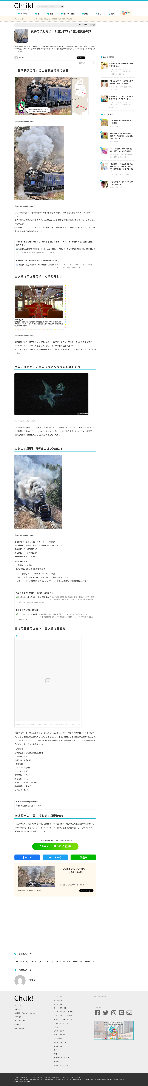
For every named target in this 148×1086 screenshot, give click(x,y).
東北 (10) (78, 961)
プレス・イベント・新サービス (64, 1023)
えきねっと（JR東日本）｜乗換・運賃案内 (33, 592)
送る (84, 857)
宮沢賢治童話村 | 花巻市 (26, 801)
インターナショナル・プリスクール (120, 69)
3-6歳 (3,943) (38, 961)
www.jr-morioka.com (25, 121)
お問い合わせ (18, 1017)
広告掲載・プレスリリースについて (25, 1013)
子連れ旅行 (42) (64, 961)
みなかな (21, 57)
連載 (113, 13)
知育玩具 (57, 1061)
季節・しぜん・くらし (121, 157)
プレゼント (57, 1027)
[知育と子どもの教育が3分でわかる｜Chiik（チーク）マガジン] (23, 6)
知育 (116, 89)
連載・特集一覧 (19, 1028)
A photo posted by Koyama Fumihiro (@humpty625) (34, 724)
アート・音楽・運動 (60, 1008)
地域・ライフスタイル (61, 1035)
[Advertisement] (55, 923)
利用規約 (17, 1024)
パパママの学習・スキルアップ (64, 1019)
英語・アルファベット (61, 1065)
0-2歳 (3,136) (23, 961)
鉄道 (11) (90, 961)
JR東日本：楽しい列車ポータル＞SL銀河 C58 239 (36, 260)
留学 (55, 1050)
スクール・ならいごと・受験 (118, 71)
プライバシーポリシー (21, 1021)
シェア (28, 857)
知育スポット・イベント (87, 63)
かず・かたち (114, 126)
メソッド (24, 13)
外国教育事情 (58, 1038)
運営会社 (17, 1009)
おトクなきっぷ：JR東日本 (27, 610)
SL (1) (50, 961)
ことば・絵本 (58, 1004)
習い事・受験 (69, 13)
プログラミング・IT (60, 1031)
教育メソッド (58, 1046)
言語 (51, 13)
